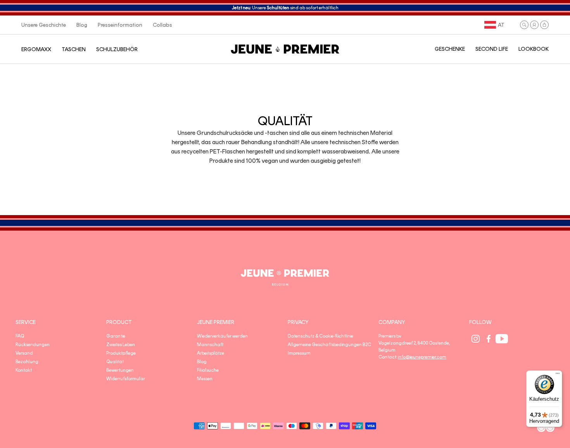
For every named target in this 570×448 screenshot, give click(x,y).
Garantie (115, 336)
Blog (202, 361)
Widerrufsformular (125, 378)
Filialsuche (208, 370)
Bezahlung (27, 361)
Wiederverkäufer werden (222, 336)
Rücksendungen (33, 344)
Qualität (115, 361)
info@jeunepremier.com (422, 357)
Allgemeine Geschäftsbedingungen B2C (329, 344)
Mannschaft (210, 344)
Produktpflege (121, 353)
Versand (24, 353)
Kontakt (24, 370)
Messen (204, 378)
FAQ (20, 336)
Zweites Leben (120, 344)
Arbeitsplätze (210, 353)
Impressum (299, 353)
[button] (524, 25)
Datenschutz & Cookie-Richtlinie (320, 336)
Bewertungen (120, 370)
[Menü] (557, 375)
